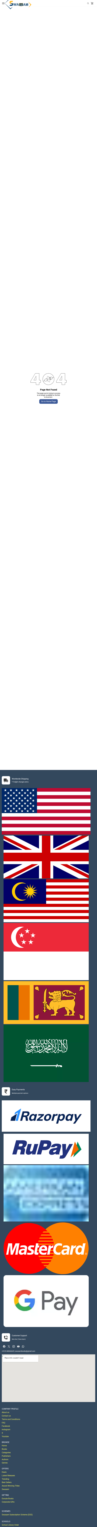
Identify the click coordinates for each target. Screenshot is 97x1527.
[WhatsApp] (23, 1346)
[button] (92, 3)
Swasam (5, 1489)
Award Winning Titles (11, 1486)
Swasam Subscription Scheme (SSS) (17, 1515)
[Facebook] (4, 1346)
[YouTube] (18, 1346)
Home (4, 1445)
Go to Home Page (48, 401)
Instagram (6, 1429)
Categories (6, 1452)
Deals (4, 1472)
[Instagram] (13, 1346)
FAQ (3, 1423)
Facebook (6, 1426)
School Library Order (10, 1525)
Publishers (6, 1456)
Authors (5, 1459)
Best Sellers (6, 1482)
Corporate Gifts (8, 1502)
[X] (9, 1346)
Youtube (5, 1436)
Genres (5, 1463)
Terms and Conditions (11, 1419)
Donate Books (7, 1498)
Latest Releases (8, 1475)
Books (4, 1449)
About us (5, 1412)
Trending (5, 1479)
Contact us (6, 1416)
